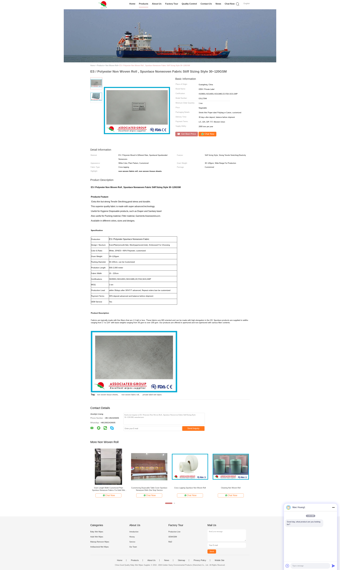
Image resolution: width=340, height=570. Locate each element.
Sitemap (181, 560)
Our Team (133, 547)
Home (132, 4)
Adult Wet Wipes (96, 537)
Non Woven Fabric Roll (149, 488)
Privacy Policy (200, 560)
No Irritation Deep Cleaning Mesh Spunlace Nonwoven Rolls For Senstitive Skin (230, 489)
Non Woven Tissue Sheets (108, 488)
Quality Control (189, 4)
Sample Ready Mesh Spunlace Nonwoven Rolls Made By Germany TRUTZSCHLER (190, 489)
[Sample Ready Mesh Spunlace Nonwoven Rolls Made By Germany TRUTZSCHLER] (190, 466)
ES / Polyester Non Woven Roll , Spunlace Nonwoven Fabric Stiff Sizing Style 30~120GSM (154, 65)
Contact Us (206, 4)
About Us (157, 4)
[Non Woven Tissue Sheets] (108, 466)
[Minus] (333, 507)
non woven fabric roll (130, 395)
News (218, 4)
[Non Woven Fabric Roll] (149, 466)
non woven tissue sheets (107, 395)
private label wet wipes (152, 395)
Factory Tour (171, 4)
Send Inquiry (193, 428)
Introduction (133, 532)
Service (132, 542)
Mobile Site (219, 560)
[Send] (333, 566)
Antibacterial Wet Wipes (99, 547)
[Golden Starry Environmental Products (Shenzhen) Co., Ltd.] (103, 4)
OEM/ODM (172, 537)
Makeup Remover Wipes (99, 542)
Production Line (174, 532)
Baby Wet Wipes (96, 532)
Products (143, 4)
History (132, 537)
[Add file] (287, 566)
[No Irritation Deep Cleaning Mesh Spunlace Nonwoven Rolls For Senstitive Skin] (231, 466)
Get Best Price (188, 134)
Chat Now (230, 4)
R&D (170, 542)
